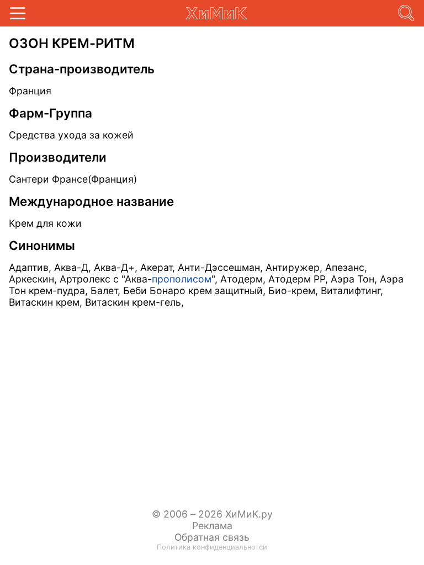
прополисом (181, 279)
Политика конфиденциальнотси (212, 547)
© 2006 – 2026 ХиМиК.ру (212, 514)
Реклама (212, 525)
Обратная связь (212, 537)
